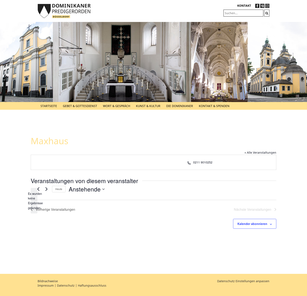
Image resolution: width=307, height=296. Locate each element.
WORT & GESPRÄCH (116, 106)
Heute (58, 189)
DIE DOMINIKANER (179, 106)
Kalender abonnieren (252, 224)
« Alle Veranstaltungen (260, 152)
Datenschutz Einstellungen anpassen (243, 281)
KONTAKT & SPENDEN (214, 106)
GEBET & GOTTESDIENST (80, 106)
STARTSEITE (49, 106)
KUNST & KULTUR (148, 106)
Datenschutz (66, 285)
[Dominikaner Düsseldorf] (64, 11)
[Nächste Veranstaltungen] (46, 189)
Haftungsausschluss (92, 285)
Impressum (46, 285)
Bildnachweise (48, 281)
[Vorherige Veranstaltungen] (38, 189)
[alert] (34, 201)
